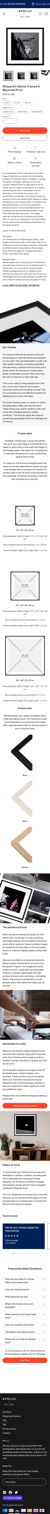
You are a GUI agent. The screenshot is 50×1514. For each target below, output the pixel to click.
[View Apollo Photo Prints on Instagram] (4, 1492)
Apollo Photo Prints (16, 1505)
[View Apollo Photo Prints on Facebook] (10, 1492)
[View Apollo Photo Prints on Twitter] (16, 1492)
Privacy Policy (9, 1429)
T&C (5, 1424)
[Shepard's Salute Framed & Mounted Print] (8, 76)
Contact (6, 1433)
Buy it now (25, 138)
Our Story (7, 1412)
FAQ (4, 1420)
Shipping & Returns (12, 1416)
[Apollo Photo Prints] (25, 14)
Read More (25, 1360)
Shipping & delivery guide (25, 1106)
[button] (40, 14)
